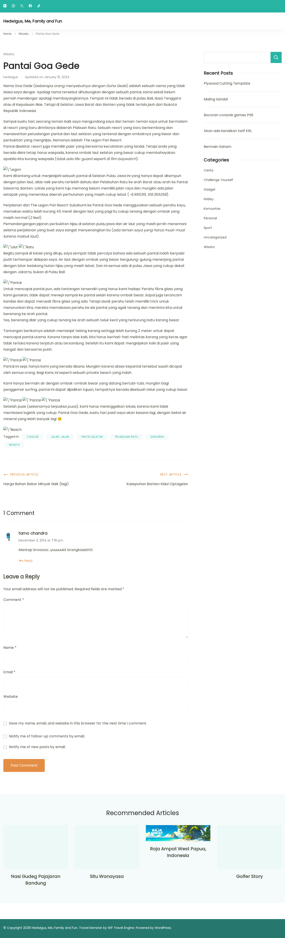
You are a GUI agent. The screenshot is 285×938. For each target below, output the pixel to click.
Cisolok (33, 437)
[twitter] (21, 6)
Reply (28, 561)
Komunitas (212, 208)
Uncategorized (215, 237)
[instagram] (13, 6)
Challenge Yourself (218, 180)
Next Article (170, 474)
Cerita (208, 170)
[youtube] (4, 6)
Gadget (210, 189)
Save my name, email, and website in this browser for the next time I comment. (78, 723)
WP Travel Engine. (121, 928)
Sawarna (157, 437)
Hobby (209, 199)
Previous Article (24, 474)
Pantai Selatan (92, 437)
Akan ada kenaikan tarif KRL (228, 130)
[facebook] (30, 6)
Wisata (8, 54)
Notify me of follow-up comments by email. (47, 736)
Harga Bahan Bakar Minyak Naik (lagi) (36, 483)
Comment (13, 599)
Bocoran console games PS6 (228, 115)
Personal (210, 218)
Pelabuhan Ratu (126, 437)
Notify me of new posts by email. (37, 746)
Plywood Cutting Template (227, 83)
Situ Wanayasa (107, 876)
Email (9, 672)
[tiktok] (38, 6)
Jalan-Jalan (60, 437)
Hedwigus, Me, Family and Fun (32, 21)
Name (9, 647)
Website (10, 696)
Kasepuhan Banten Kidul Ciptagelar (157, 483)
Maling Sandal (216, 99)
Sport (208, 228)
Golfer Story (249, 876)
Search (276, 57)
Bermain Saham (217, 146)
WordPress (163, 928)
